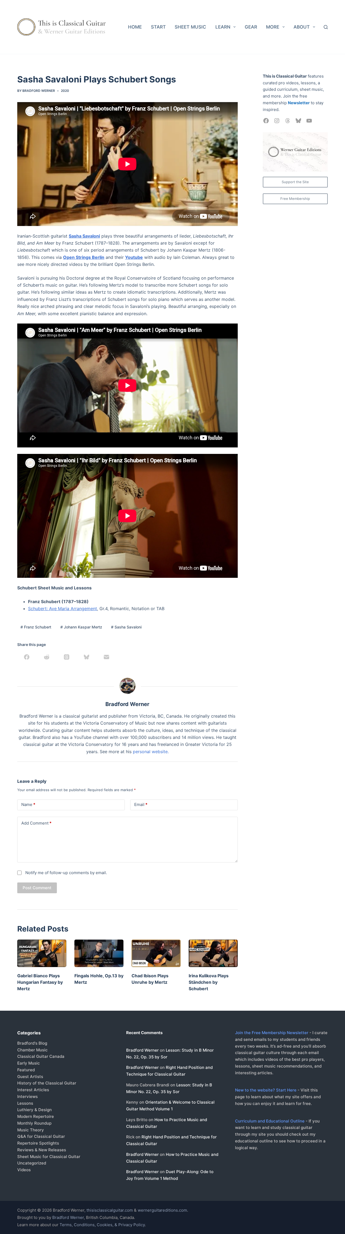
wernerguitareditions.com (162, 1210)
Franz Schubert (35, 627)
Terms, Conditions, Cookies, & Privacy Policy (102, 1224)
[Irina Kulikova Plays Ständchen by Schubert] (213, 953)
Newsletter (299, 102)
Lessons (25, 1103)
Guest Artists (30, 1076)
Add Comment (36, 823)
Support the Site (295, 182)
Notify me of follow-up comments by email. (66, 872)
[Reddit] (46, 657)
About (302, 27)
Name (28, 804)
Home (135, 27)
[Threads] (66, 657)
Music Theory (30, 1129)
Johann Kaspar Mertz (81, 627)
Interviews (27, 1096)
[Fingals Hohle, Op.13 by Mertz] (98, 953)
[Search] (326, 27)
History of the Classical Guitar (46, 1083)
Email (140, 804)
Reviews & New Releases (41, 1149)
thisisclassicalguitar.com (110, 1210)
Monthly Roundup (34, 1123)
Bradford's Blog (32, 1043)
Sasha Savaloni (84, 236)
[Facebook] (26, 657)
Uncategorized (31, 1163)
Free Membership (295, 198)
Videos (24, 1169)
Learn (222, 27)
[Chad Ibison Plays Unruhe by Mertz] (156, 953)
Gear (251, 27)
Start (158, 27)
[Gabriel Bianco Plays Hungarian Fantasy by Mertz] (41, 953)
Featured (26, 1069)
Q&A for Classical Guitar (41, 1136)
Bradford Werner (142, 1050)
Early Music (28, 1063)
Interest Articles (33, 1089)
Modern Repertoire (35, 1116)
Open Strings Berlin (83, 257)
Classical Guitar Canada (40, 1056)
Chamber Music (32, 1049)
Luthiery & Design (34, 1109)
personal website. (151, 751)
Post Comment (37, 887)
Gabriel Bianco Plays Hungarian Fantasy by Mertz (40, 982)
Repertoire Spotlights (38, 1143)
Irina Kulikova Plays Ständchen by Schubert (209, 982)
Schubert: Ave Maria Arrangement (62, 608)
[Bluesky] (86, 657)
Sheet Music (190, 27)
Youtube (134, 257)
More (272, 27)
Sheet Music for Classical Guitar (48, 1156)
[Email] (106, 657)
